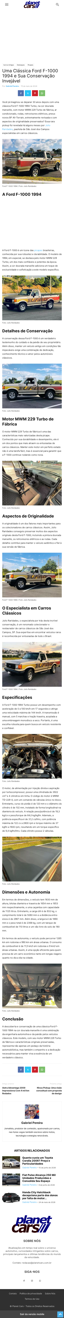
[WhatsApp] (42, 93)
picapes (38, 250)
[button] (6, 4)
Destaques (21, 65)
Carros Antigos (8, 65)
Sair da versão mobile (32, 1314)
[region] (32, 37)
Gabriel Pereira (12, 86)
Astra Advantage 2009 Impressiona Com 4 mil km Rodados (15, 1090)
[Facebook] (21, 93)
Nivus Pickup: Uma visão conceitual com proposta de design (49, 1090)
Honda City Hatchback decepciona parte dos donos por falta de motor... (40, 1195)
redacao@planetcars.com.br (36, 1262)
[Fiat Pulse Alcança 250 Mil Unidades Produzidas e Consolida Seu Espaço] (11, 1180)
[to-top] (60, 1313)
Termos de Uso (32, 1299)
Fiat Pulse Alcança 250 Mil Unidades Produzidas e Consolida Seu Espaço (39, 1178)
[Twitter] (28, 93)
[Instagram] (32, 1280)
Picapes (30, 65)
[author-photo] (32, 1118)
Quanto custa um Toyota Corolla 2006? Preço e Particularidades (37, 1160)
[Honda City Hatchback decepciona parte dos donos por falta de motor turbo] (11, 1197)
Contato (13, 1293)
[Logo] (32, 1231)
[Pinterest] (35, 93)
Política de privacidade (31, 1293)
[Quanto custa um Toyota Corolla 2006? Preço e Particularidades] (11, 1163)
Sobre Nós (50, 1293)
